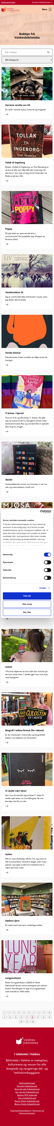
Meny (44, 9)
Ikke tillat (27, 612)
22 (33, 1021)
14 (21, 1017)
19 (49, 1017)
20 (21, 1021)
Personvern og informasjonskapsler (31, 1112)
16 (32, 1017)
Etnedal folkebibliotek (41, 2)
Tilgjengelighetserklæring (20, 1110)
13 (15, 1017)
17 (38, 1017)
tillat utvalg (27, 604)
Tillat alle (27, 596)
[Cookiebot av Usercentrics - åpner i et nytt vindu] (40, 511)
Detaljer (42, 588)
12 (10, 1017)
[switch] (47, 562)
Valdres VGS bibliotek (27, 1095)
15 (27, 1017)
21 (27, 1021)
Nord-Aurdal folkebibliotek (27, 1089)
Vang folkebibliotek (27, 1098)
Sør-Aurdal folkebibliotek (27, 1092)
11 (4, 1017)
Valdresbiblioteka (8, 2)
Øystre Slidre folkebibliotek (27, 1104)
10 (49, 1012)
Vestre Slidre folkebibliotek (27, 1101)
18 (43, 1017)
